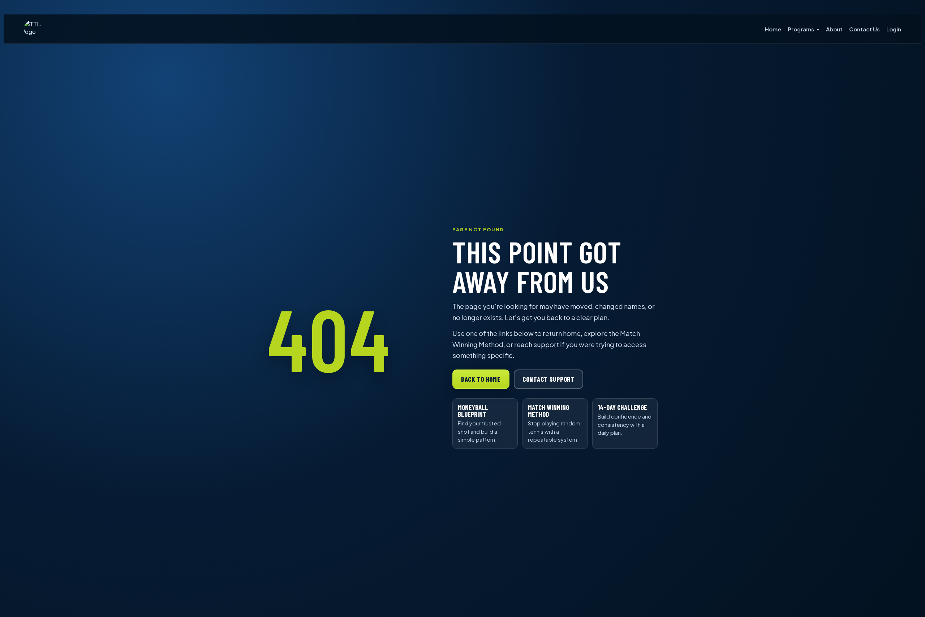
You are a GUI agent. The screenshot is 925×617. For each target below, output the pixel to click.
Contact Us (864, 29)
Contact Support (548, 379)
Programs (801, 29)
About (834, 29)
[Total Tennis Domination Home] (32, 29)
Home (773, 29)
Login (893, 29)
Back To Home (481, 379)
